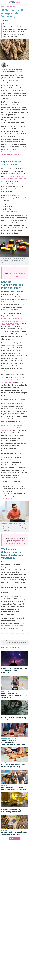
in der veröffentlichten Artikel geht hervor (13, 178)
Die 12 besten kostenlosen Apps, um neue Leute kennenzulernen (14, 788)
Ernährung (4, 808)
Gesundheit (4, 830)
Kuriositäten (5, 691)
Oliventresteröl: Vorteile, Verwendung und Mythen (11, 811)
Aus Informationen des (14, 427)
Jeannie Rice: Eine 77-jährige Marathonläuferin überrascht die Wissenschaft (14, 695)
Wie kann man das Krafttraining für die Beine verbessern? (13, 719)
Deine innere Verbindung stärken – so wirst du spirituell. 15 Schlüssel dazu (14, 671)
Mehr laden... (14, 839)
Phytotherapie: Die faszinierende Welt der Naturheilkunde (14, 833)
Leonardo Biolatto (17, 66)
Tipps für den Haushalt (8, 763)
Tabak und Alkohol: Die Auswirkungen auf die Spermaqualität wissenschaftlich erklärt (14, 742)
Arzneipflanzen (12, 6)
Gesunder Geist (5, 667)
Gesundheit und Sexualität (9, 738)
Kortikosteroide (8, 498)
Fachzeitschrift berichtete (13, 379)
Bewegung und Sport (7, 716)
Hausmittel (4, 6)
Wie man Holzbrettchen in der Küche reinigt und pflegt (13, 766)
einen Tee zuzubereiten (9, 580)
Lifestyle (4, 785)
